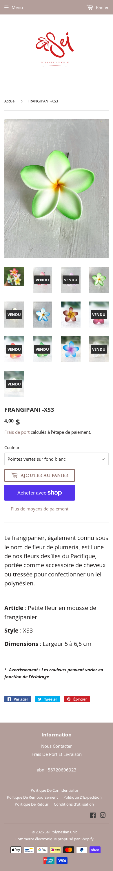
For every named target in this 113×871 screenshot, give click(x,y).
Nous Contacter (56, 746)
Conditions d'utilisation (74, 804)
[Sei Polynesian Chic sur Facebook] (93, 816)
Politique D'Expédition (82, 797)
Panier (102, 7)
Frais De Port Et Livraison (57, 754)
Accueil (10, 101)
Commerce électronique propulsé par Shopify (54, 838)
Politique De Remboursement (32, 797)
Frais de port (17, 432)
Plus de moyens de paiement (39, 509)
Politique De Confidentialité (54, 790)
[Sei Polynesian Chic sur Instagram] (103, 816)
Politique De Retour (31, 804)
